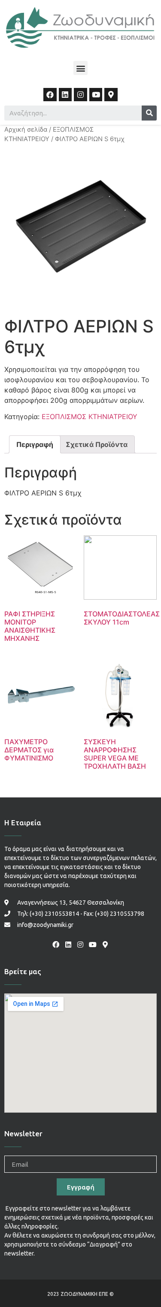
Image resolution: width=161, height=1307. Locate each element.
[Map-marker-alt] (111, 94)
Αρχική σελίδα (25, 129)
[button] (80, 68)
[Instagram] (80, 94)
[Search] (149, 113)
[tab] (35, 444)
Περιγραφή (34, 444)
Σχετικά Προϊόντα (97, 444)
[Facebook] (50, 94)
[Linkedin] (65, 94)
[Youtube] (96, 94)
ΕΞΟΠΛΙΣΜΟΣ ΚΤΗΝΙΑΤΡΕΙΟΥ (89, 416)
